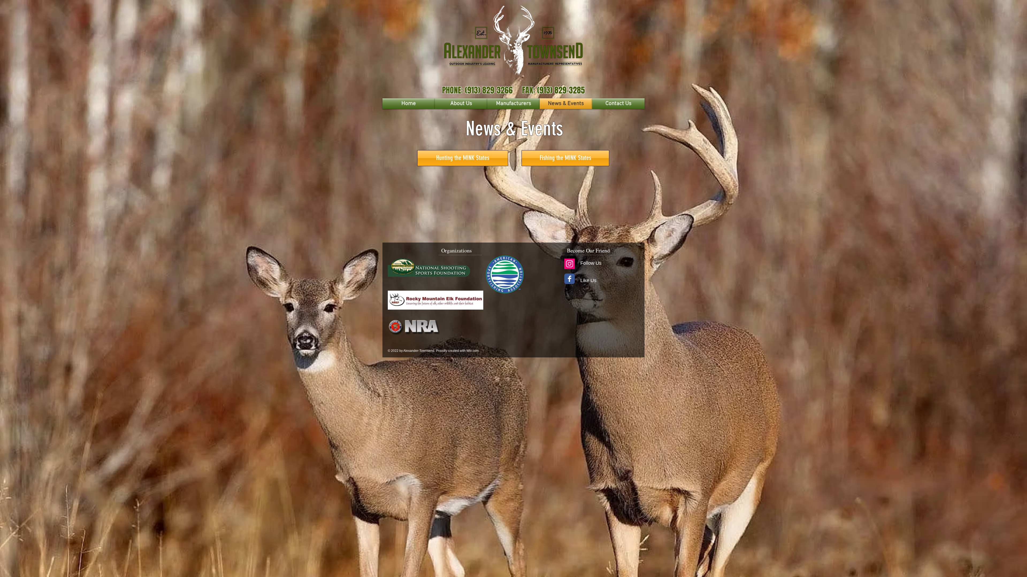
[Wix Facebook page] (569, 279)
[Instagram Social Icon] (569, 264)
